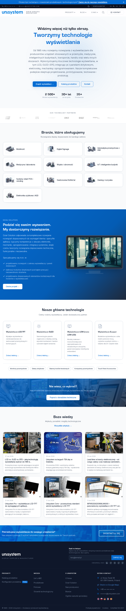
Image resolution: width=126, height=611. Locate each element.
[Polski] (101, 599)
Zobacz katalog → (12, 355)
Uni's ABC (38, 578)
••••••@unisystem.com (30, 6)
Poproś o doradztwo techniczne (63, 397)
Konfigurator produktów (11, 582)
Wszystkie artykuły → (63, 426)
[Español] (111, 599)
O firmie (68, 578)
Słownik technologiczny (43, 591)
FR (120, 6)
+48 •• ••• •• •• (8, 6)
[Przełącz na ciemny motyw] (89, 6)
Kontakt (87, 84)
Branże (68, 591)
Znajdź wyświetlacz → (45, 84)
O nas (93, 12)
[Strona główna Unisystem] (12, 12)
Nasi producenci (72, 587)
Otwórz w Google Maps (109, 585)
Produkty (69, 12)
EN (111, 6)
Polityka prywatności (93, 608)
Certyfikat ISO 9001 (117, 608)
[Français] (108, 599)
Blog (82, 12)
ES (123, 6)
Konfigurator (99, 6)
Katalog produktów (69, 84)
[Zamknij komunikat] (123, 2)
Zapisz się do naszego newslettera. (93, 2)
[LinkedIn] (106, 562)
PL (114, 6)
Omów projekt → (12, 286)
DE (117, 6)
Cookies (105, 608)
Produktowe (39, 583)
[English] (98, 599)
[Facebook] (110, 562)
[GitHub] (122, 562)
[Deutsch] (105, 599)
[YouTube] (114, 562)
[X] (118, 562)
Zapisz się (117, 557)
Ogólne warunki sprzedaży (76, 596)
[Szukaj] (103, 12)
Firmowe (37, 587)
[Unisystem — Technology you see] (94, 252)
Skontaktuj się (111, 533)
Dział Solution (71, 583)
